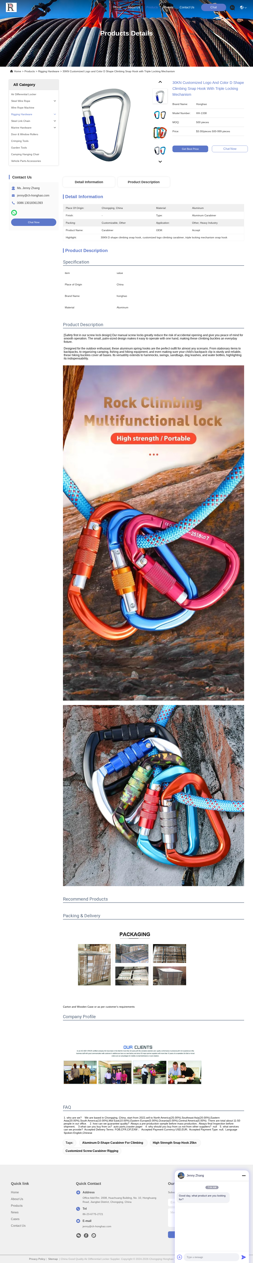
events (168, 7)
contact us (187, 7)
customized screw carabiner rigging (92, 1150)
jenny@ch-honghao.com (33, 195)
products (152, 7)
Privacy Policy (37, 1258)
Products (29, 71)
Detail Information (89, 182)
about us (134, 7)
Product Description (144, 182)
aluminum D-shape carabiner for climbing (112, 1142)
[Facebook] (86, 1236)
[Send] (244, 1257)
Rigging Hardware (48, 71)
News (15, 1212)
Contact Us (18, 1225)
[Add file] (179, 1257)
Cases (15, 1219)
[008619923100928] (93, 1236)
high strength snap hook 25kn (175, 1142)
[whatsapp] (14, 212)
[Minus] (244, 1175)
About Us (17, 1199)
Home (117, 7)
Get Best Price (190, 149)
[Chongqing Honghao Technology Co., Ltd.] (11, 7)
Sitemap (53, 1258)
